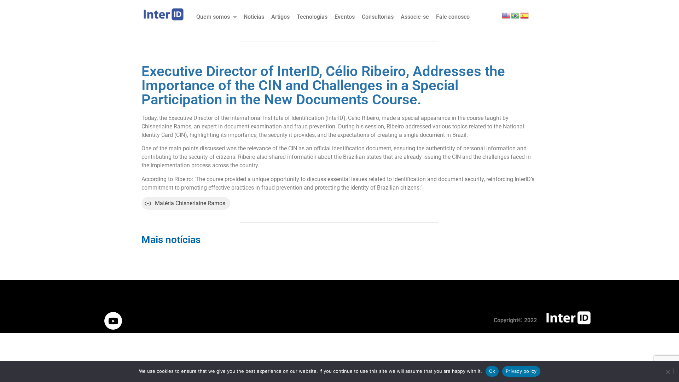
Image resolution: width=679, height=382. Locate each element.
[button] (216, 17)
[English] (506, 14)
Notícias (254, 16)
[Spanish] (524, 14)
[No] (668, 371)
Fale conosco (453, 16)
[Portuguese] (515, 14)
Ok (492, 371)
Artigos (280, 16)
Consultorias (378, 16)
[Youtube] (113, 321)
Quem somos (213, 16)
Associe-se (415, 16)
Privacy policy (521, 371)
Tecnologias (312, 16)
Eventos (345, 16)
